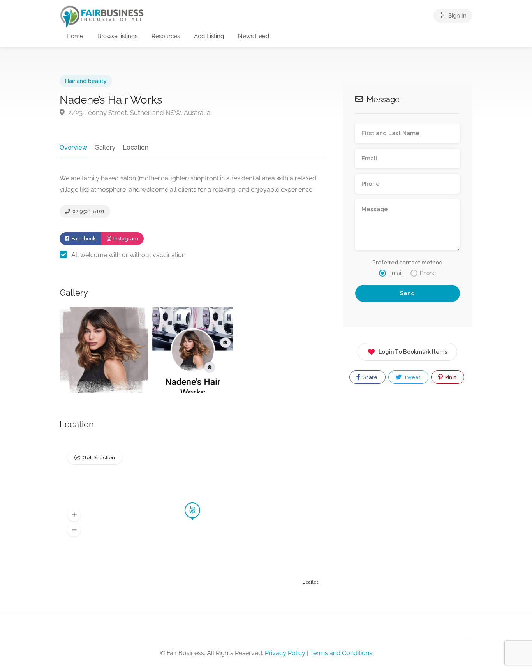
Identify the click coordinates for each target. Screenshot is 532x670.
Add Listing (209, 36)
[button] (74, 515)
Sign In (457, 15)
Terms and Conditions (341, 653)
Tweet (411, 377)
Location (135, 147)
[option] (104, 350)
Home (75, 36)
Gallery (105, 147)
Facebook (83, 239)
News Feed (253, 36)
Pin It (450, 377)
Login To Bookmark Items (413, 352)
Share (369, 377)
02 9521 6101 (88, 211)
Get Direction (99, 457)
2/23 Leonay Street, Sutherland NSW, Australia (138, 112)
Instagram (125, 239)
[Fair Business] (102, 16)
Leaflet (310, 582)
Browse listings (117, 36)
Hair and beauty (86, 81)
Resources (165, 36)
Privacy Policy (285, 653)
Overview (73, 147)
